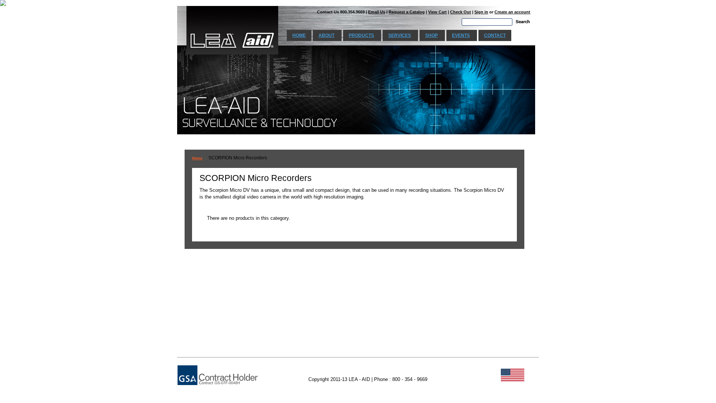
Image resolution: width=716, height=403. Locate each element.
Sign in (481, 12)
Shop (431, 35)
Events (461, 35)
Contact (495, 35)
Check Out (460, 12)
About (326, 35)
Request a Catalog (407, 12)
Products (361, 35)
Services (399, 35)
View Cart (437, 12)
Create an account (512, 12)
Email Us (376, 12)
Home (299, 35)
